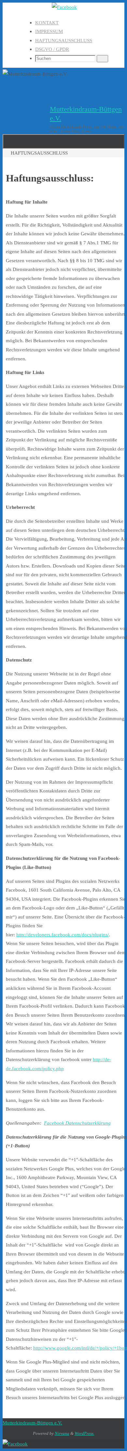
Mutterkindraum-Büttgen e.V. (32, 1422)
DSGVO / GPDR (52, 49)
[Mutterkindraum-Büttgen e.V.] (64, 7)
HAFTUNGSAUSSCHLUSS (63, 40)
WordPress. (84, 1433)
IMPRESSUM (49, 31)
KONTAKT (47, 22)
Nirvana (62, 1433)
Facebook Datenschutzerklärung (77, 1123)
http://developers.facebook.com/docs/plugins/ (62, 934)
